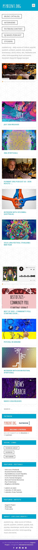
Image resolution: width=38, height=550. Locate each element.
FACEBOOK (9, 452)
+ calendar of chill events (12, 490)
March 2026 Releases (13, 401)
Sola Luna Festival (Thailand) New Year (17, 244)
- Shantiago (8, 507)
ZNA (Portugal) (11, 153)
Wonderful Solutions (26, 545)
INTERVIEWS (9, 22)
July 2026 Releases (11, 124)
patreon (9, 435)
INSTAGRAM (9, 457)
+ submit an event (10, 488)
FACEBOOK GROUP (11, 448)
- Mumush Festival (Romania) (14, 480)
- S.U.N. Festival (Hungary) (13, 478)
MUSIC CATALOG (12, 16)
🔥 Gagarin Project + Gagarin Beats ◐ (10, 284)
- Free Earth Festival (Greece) (13, 476)
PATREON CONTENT (13, 29)
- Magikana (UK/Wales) (11, 484)
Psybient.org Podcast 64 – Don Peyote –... (17, 183)
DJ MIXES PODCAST (12, 35)
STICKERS (8, 41)
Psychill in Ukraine (12, 342)
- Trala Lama (8, 509)
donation (24, 433)
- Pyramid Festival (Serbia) (13, 472)
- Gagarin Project (9, 505)
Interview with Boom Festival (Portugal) (17, 371)
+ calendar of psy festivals (13, 492)
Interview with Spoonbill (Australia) (15, 213)
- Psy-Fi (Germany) (10, 482)
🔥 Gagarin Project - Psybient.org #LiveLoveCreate (13, 81)
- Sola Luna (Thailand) (11, 470)
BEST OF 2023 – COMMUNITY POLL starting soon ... (17, 312)
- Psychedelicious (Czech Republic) (15, 474)
